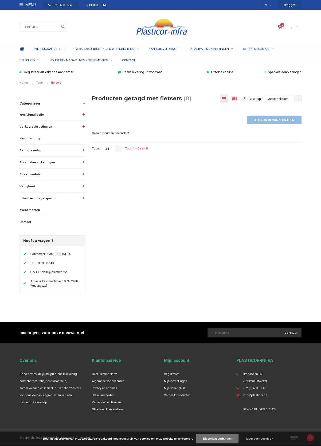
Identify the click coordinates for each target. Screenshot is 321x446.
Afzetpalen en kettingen (209, 49)
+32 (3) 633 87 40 (254, 388)
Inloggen (290, 5)
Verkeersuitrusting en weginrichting (104, 49)
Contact (128, 60)
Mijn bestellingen (175, 381)
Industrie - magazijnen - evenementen (78, 60)
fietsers (56, 82)
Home (22, 49)
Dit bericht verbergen (217, 438)
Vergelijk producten (177, 395)
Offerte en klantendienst (108, 409)
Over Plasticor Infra (104, 374)
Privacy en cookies (104, 388)
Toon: (96, 148)
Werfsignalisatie (47, 49)
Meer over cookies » (260, 438)
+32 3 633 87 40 (62, 5)
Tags (39, 82)
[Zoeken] (63, 26)
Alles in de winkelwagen (274, 120)
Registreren (172, 374)
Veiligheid (27, 60)
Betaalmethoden (103, 395)
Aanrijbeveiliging (162, 49)
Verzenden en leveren (106, 402)
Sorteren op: (252, 99)
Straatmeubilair (256, 49)
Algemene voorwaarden (108, 381)
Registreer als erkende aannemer (49, 72)
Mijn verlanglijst (174, 388)
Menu (30, 5)
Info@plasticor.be (255, 395)
